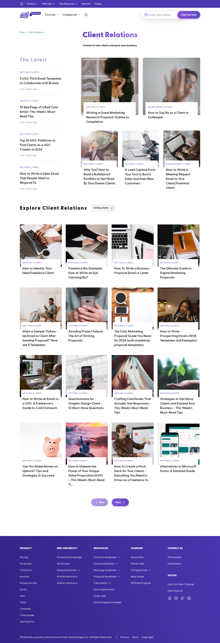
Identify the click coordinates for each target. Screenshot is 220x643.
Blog (22, 32)
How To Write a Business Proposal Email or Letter (132, 271)
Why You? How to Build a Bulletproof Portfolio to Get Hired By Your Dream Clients (99, 176)
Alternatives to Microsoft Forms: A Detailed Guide (178, 469)
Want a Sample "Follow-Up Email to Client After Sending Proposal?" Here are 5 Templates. (40, 338)
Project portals (28, 583)
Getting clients (29, 72)
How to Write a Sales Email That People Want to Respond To (39, 178)
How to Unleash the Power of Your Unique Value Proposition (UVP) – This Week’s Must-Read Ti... (86, 475)
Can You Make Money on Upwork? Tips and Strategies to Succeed (40, 471)
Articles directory (67, 576)
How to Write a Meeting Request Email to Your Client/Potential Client (178, 179)
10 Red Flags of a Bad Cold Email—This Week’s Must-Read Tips (39, 112)
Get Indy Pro (27, 621)
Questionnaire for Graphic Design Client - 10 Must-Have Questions (86, 403)
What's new (137, 563)
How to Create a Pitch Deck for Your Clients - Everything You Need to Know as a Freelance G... (131, 473)
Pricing (97, 4)
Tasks (23, 602)
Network (86, 4)
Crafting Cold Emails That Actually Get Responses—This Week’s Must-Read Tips (132, 405)
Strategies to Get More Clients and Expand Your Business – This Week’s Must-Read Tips (177, 405)
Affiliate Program (141, 583)
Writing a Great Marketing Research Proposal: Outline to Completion (107, 117)
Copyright (147, 637)
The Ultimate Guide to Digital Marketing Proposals (176, 273)
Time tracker (27, 615)
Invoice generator (104, 589)
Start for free (188, 15)
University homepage (69, 557)
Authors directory (67, 583)
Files (22, 596)
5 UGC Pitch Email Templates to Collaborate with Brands (40, 81)
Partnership (174, 557)
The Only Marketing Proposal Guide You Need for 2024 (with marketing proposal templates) (132, 338)
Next (118, 502)
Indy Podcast (175, 590)
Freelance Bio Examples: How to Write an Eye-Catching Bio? (85, 273)
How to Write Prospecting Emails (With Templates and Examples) (178, 336)
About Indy (137, 557)
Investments (174, 563)
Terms (135, 637)
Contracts (26, 570)
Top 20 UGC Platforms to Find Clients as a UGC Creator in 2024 (37, 145)
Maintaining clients (160, 107)
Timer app (100, 596)
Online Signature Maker (107, 602)
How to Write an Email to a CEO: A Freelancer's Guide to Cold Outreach (40, 403)
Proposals (26, 563)
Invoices (24, 576)
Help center (137, 576)
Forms (23, 589)
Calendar (25, 609)
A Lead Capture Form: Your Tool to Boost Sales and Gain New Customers (140, 176)
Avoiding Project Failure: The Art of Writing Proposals (85, 336)
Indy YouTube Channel (181, 584)
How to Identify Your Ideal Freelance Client (38, 271)
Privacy (124, 637)
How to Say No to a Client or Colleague (168, 115)
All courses (63, 563)
